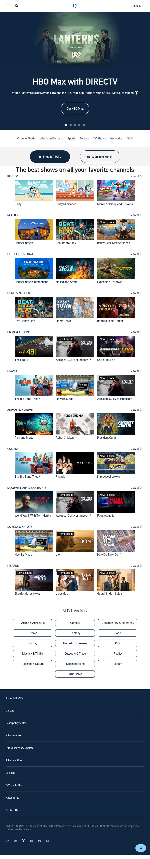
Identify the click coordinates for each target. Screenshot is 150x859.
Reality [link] (118, 653)
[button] (9, 6)
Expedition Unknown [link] (109, 282)
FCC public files (14, 785)
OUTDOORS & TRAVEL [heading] (21, 254)
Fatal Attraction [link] (106, 515)
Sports (71, 138)
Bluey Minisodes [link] (66, 204)
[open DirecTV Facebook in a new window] (15, 840)
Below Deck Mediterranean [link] (113, 243)
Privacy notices (14, 760)
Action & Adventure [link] (33, 623)
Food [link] (118, 633)
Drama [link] (33, 633)
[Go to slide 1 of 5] (66, 125)
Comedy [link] (75, 623)
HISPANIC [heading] (13, 566)
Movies (84, 138)
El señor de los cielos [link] (27, 593)
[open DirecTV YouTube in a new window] (39, 840)
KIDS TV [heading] (12, 176)
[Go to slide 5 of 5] (84, 125)
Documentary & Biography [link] (118, 623)
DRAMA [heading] (12, 371)
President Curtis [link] (107, 438)
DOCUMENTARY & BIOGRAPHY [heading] (26, 488)
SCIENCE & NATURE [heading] (19, 527)
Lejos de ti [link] (62, 593)
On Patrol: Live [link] (106, 360)
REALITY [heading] (12, 215)
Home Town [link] (63, 321)
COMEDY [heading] (13, 449)
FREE (129, 138)
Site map (10, 772)
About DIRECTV (14, 698)
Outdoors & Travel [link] (75, 653)
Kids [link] (118, 643)
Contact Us (12, 810)
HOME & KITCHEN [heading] (18, 293)
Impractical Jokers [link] (108, 477)
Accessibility (12, 797)
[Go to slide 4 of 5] (79, 125)
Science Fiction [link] (75, 664)
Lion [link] (58, 554)
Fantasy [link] (75, 633)
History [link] (33, 643)
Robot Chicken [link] (65, 438)
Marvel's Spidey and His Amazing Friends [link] (122, 204)
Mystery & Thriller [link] (33, 653)
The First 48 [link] (22, 360)
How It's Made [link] (64, 399)
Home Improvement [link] (75, 643)
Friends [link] (60, 477)
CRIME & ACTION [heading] (18, 332)
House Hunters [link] (24, 243)
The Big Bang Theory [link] (28, 399)
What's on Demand (51, 138)
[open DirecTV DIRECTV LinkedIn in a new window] (7, 840)
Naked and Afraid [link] (66, 282)
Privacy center (13, 735)
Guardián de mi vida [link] (109, 593)
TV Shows (99, 138)
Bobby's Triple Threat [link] (110, 321)
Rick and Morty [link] (24, 438)
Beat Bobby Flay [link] (66, 243)
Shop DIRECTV (52, 157)
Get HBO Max (75, 109)
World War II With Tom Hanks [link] (33, 515)
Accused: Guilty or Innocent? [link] (73, 360)
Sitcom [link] (117, 664)
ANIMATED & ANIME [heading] (20, 410)
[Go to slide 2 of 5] (71, 125)
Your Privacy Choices (22, 748)
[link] (34, 190)
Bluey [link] (18, 204)
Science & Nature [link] (33, 664)
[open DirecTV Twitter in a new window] (23, 840)
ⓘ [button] (136, 92)
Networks (116, 138)
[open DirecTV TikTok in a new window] (47, 840)
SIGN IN (136, 6)
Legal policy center (16, 723)
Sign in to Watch (102, 157)
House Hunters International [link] (32, 282)
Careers (10, 710)
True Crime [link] (75, 674)
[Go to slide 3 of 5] (75, 125)
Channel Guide (26, 138)
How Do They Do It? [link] (109, 554)
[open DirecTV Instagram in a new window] (31, 840)
